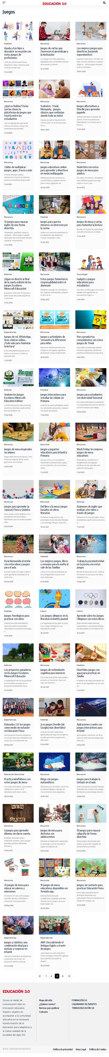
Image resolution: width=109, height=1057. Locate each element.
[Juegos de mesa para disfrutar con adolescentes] (54, 813)
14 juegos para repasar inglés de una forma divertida (16, 225)
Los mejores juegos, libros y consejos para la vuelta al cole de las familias (54, 564)
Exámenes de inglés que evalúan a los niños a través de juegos (89, 509)
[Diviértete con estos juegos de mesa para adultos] (90, 150)
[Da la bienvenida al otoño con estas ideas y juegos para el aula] (18, 544)
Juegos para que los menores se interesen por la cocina (54, 225)
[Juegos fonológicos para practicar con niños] (18, 598)
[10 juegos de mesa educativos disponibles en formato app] (54, 867)
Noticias (8, 274)
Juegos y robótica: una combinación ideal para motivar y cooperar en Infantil (16, 947)
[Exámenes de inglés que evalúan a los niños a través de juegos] (90, 489)
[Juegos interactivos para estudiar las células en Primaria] (54, 377)
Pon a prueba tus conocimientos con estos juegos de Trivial (90, 340)
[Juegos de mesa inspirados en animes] (18, 432)
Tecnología (82, 274)
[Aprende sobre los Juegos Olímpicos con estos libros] (90, 598)
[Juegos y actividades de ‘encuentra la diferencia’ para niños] (54, 319)
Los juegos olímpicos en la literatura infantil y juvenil (54, 617)
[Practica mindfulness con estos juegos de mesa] (18, 762)
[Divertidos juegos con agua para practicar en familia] (90, 652)
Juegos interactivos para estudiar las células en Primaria (53, 397)
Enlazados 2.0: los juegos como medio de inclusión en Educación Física (17, 727)
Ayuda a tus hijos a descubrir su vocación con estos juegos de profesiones (17, 52)
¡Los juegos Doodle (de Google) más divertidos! (53, 726)
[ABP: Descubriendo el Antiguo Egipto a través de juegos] (54, 925)
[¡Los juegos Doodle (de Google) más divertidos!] (54, 707)
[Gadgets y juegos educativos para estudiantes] (90, 261)
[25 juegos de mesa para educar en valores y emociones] (18, 867)
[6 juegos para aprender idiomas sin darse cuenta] (18, 813)
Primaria (44, 390)
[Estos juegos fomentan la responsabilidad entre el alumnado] (54, 261)
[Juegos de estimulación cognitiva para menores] (54, 652)
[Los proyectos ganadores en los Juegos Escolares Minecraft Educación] (18, 652)
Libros (43, 611)
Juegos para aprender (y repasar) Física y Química (17, 508)
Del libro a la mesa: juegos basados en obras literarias (54, 509)
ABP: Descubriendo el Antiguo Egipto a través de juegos (53, 945)
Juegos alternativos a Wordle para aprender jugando (88, 109)
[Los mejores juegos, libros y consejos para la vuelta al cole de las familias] (54, 544)
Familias (8, 44)
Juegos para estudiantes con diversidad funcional (89, 396)
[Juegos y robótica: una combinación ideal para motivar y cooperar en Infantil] (18, 925)
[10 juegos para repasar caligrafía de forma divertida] (90, 813)
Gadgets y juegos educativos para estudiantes (86, 282)
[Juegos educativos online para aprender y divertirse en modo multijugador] (54, 150)
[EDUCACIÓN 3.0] (54, 2)
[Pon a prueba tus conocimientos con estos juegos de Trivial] (90, 319)
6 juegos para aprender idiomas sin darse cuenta (17, 832)
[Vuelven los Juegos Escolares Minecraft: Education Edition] (18, 377)
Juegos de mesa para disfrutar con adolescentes (51, 833)
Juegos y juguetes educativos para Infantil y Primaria (54, 452)
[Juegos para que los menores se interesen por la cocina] (54, 204)
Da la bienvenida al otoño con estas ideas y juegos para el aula (17, 564)
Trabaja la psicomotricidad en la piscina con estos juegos (90, 564)
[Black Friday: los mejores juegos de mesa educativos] (90, 432)
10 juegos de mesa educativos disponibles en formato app (54, 888)
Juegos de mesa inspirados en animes (18, 450)
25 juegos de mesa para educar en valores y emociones (16, 888)
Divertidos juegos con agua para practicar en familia (88, 673)
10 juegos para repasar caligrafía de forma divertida (88, 833)
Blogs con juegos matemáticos (49, 780)
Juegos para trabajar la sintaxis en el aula (88, 780)
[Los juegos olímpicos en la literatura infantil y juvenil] (54, 598)
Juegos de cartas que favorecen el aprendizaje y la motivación (54, 51)
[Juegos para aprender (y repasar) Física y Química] (18, 489)
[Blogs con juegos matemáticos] (54, 762)
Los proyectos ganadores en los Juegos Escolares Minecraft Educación (17, 673)
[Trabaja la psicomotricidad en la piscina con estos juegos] (90, 544)
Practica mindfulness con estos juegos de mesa (17, 780)
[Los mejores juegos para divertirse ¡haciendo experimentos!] (90, 31)
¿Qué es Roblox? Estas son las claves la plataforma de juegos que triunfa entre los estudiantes (17, 112)
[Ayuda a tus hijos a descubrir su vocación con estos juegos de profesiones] (18, 31)
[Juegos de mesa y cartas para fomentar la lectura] (90, 204)
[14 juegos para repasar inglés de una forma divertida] (18, 204)
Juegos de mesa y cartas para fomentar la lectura (89, 223)
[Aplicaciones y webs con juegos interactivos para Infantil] (90, 707)
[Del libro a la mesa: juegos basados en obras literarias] (54, 489)
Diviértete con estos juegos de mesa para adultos (88, 170)
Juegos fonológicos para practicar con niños (16, 617)
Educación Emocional (14, 774)
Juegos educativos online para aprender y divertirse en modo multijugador (54, 170)
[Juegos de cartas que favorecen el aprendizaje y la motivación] (54, 31)
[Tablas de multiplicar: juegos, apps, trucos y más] (18, 150)
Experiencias (10, 332)
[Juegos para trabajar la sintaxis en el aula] (90, 762)
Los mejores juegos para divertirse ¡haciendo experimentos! (89, 51)
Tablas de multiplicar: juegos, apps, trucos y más (18, 168)
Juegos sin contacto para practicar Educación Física (90, 886)
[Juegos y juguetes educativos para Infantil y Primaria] (54, 432)
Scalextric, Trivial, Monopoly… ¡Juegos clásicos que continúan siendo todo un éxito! (52, 110)
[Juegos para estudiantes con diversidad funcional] (90, 377)
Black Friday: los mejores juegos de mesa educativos (90, 452)
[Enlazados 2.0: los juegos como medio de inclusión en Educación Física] (18, 707)
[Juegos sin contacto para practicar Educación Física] (90, 867)
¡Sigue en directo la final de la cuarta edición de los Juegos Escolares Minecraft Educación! (17, 283)
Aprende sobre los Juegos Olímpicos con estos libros (90, 617)
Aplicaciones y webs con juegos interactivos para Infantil (89, 727)
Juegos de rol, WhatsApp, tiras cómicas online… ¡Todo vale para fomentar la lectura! (17, 341)
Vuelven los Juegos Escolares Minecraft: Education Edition (15, 397)
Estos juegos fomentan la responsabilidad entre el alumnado (54, 282)
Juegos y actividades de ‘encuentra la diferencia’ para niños (53, 340)
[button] (5, 3)
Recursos (45, 44)
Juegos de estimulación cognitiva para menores (53, 671)
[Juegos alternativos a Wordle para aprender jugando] (90, 89)
